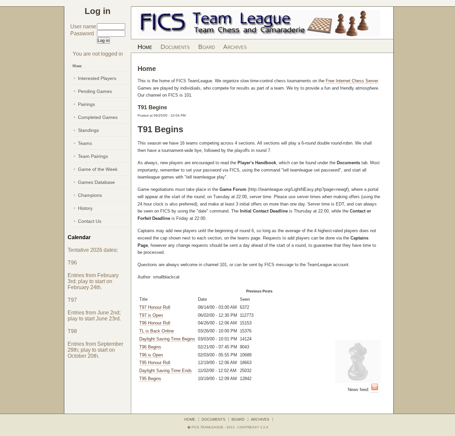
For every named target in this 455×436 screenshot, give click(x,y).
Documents (175, 46)
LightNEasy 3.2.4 (252, 427)
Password (82, 33)
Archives (235, 46)
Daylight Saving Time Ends (165, 370)
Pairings (86, 104)
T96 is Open (151, 354)
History (85, 208)
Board (206, 46)
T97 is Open (151, 315)
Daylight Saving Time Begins (167, 338)
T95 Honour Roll (154, 362)
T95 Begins (150, 378)
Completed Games (98, 117)
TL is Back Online (156, 330)
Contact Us (89, 221)
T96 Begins (150, 346)
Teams (85, 143)
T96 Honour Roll (154, 322)
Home (145, 46)
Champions (90, 195)
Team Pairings (93, 156)
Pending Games (95, 91)
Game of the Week (98, 169)
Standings (88, 130)
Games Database (96, 182)
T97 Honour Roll (154, 307)
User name (83, 26)
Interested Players (97, 78)
